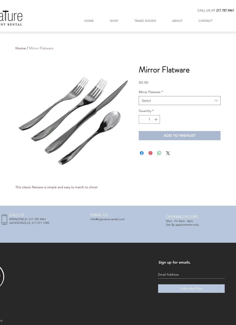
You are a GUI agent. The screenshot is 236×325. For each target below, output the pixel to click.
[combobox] (180, 100)
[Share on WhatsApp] (159, 153)
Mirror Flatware (151, 92)
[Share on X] (168, 153)
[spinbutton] (149, 119)
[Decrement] (142, 119)
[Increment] (156, 119)
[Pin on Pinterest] (150, 153)
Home (20, 48)
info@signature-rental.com (107, 219)
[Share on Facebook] (142, 153)
